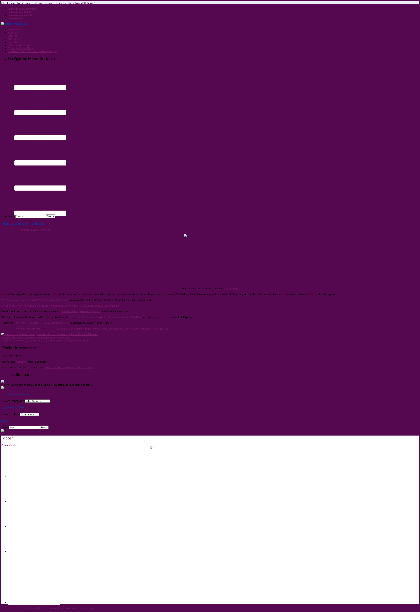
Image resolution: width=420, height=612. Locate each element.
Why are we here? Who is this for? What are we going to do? (34, 299)
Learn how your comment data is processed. (69, 367)
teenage (127, 328)
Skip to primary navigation (22, 8)
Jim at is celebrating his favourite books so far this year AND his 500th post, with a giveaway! (60, 305)
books (72, 328)
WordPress (79, 607)
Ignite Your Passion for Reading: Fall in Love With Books (63, 2)
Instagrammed (232, 288)
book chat (62, 328)
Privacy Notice (9, 445)
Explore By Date (10, 413)
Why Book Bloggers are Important (81, 311)
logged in (21, 361)
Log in (90, 607)
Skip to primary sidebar (21, 14)
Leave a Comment (40, 229)
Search (11, 216)
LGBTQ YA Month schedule (41, 322)
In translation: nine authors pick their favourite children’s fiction (105, 317)
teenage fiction (141, 328)
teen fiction (115, 328)
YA (152, 328)
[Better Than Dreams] (14, 23)
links (79, 328)
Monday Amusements (28, 328)
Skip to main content (19, 11)
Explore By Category (13, 400)
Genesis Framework (60, 607)
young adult (161, 328)
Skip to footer (15, 17)
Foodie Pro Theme (34, 607)
